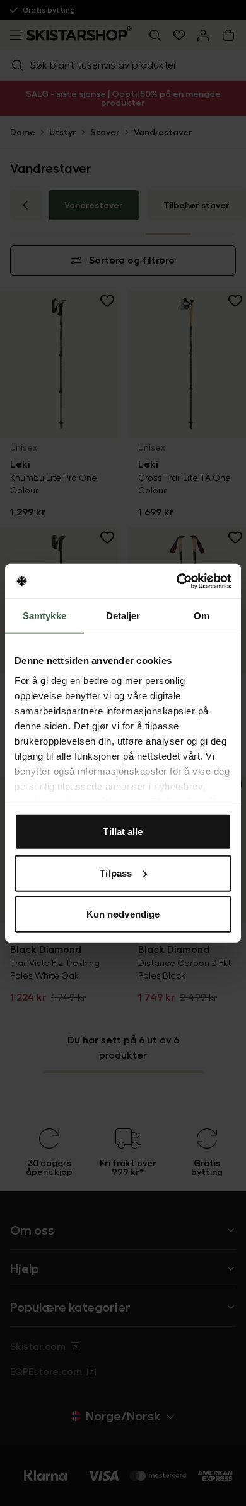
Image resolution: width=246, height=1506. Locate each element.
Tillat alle (123, 831)
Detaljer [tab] (123, 615)
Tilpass (116, 872)
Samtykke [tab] (44, 615)
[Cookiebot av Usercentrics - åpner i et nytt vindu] (176, 581)
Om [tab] (201, 615)
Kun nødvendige (123, 914)
